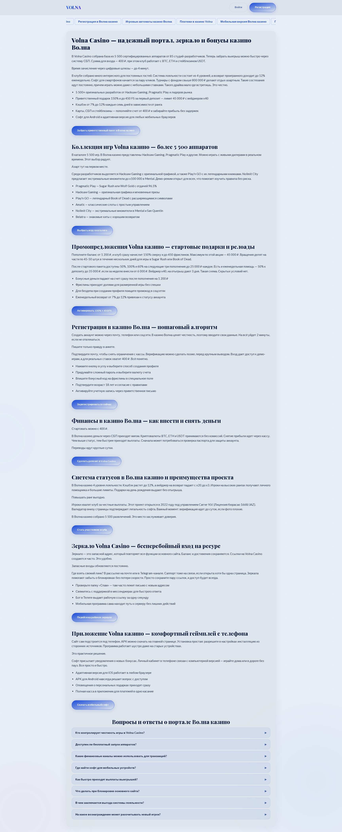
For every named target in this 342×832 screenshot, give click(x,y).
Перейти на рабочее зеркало (94, 617)
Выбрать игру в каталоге (92, 230)
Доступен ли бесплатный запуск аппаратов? (105, 744)
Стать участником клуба (92, 529)
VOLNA (73, 7)
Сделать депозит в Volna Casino (96, 461)
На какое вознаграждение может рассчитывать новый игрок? (118, 814)
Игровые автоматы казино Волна (149, 21)
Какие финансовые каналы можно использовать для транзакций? (121, 756)
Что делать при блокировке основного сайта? (107, 791)
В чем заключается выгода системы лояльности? (109, 802)
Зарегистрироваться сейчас (94, 404)
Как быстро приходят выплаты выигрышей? (106, 779)
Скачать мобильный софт (93, 704)
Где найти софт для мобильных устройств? (105, 767)
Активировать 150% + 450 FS (94, 310)
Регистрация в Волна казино (98, 21)
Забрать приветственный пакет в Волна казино (105, 130)
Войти (238, 7)
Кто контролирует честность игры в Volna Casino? (109, 732)
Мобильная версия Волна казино (243, 21)
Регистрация (262, 7)
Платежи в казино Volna (196, 21)
